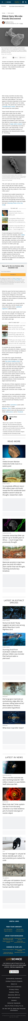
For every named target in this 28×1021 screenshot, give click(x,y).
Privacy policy (14, 989)
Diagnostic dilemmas (8, 931)
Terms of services (16, 278)
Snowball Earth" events (8, 106)
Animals (3, 13)
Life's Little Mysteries (8, 929)
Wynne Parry (10, 22)
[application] (14, 144)
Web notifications (14, 997)
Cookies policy (14, 992)
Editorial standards (14, 1003)
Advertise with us (14, 995)
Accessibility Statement (14, 978)
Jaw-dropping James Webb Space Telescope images (8, 939)
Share (5, 57)
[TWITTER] (11, 418)
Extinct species (11, 13)
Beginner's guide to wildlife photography (20, 950)
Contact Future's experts (14, 981)
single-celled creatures (16, 124)
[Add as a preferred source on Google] (14, 971)
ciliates (23, 235)
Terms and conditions (14, 986)
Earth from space (19, 929)
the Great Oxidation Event (13, 361)
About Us (14, 984)
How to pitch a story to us (14, 1006)
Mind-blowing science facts (20, 952)
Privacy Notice (18, 279)
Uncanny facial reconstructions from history (19, 942)
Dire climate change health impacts (16, 6)
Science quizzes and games (8, 949)
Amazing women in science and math (19, 939)
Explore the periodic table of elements (8, 942)
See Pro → (17, 2)
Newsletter (23, 57)
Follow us (16, 57)
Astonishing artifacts (20, 931)
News (21, 23)
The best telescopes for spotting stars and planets (8, 953)
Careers (14, 1000)
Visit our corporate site (16, 967)
